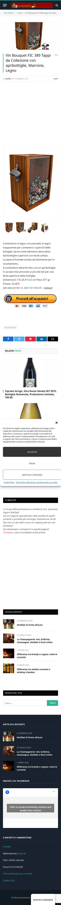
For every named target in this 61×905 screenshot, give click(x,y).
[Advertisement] (30, 115)
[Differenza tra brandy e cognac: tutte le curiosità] (8, 653)
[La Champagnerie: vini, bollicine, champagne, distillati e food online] (8, 638)
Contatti (7, 846)
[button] (56, 422)
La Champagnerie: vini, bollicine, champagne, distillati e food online (34, 641)
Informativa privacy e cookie (17, 873)
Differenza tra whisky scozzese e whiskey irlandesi (33, 671)
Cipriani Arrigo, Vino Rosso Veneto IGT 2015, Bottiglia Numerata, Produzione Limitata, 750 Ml (31, 394)
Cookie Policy (9, 482)
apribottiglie (10, 327)
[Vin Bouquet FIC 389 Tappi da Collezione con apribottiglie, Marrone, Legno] (30, 36)
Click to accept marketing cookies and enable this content (30, 809)
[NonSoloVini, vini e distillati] (32, 5)
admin (8, 79)
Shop (56, 79)
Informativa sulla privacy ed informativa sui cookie (36, 482)
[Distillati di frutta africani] (8, 624)
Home (19, 13)
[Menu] (5, 5)
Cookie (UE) (9, 880)
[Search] (56, 5)
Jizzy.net (22, 853)
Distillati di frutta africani (29, 624)
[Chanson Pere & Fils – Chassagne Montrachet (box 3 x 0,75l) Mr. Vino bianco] (30, 417)
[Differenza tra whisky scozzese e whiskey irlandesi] (8, 668)
